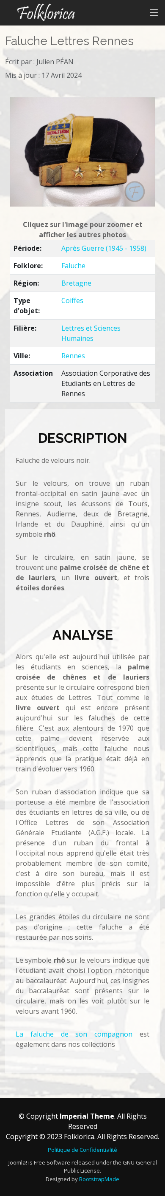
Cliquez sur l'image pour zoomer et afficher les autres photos (83, 229)
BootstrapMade (99, 1179)
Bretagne (76, 283)
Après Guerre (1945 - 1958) (103, 248)
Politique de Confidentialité (82, 1149)
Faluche (73, 265)
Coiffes (72, 300)
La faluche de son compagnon (74, 1034)
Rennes (73, 355)
